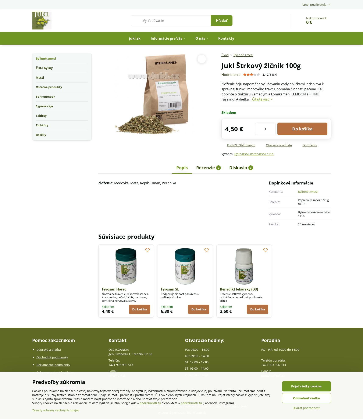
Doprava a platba (48, 350)
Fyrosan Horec (114, 289)
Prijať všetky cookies (306, 386)
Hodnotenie (231, 74)
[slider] (251, 74)
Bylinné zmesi (308, 192)
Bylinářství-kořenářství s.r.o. (254, 154)
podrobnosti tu (150, 403)
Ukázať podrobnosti (306, 408)
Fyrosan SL (170, 289)
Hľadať (221, 20)
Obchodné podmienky (52, 357)
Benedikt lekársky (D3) (239, 289)
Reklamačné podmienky (53, 365)
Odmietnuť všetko (306, 398)
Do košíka (302, 129)
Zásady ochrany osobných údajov (55, 410)
